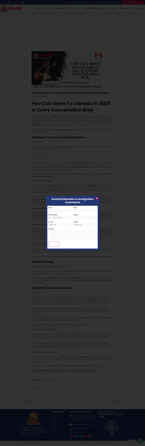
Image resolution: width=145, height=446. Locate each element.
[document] (72, 223)
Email (75, 207)
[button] (97, 198)
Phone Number (53, 215)
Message (51, 229)
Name (50, 207)
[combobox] (50, 217)
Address (76, 215)
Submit (53, 244)
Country (76, 222)
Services (51, 222)
